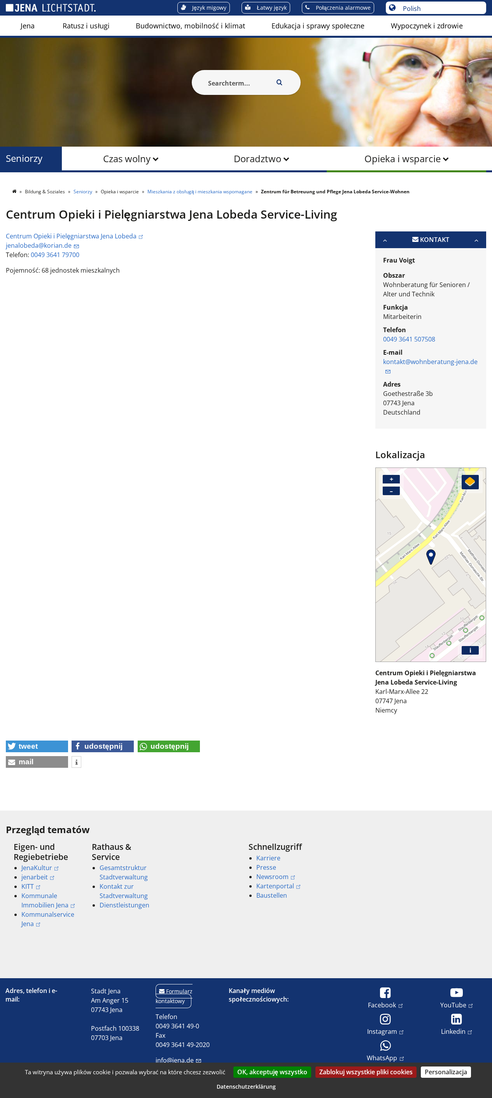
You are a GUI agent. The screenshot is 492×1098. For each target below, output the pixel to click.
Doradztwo (257, 158)
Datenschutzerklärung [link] (246, 1086)
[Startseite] (15, 191)
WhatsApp (382, 1057)
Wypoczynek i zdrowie (427, 25)
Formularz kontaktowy (174, 996)
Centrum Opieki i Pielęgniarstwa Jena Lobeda (71, 236)
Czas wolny (127, 158)
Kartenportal (275, 886)
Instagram (382, 1031)
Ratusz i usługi (86, 25)
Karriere (268, 858)
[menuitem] (27, 26)
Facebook (382, 1004)
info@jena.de (175, 1060)
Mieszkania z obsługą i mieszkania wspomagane (200, 191)
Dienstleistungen (124, 905)
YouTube (453, 1004)
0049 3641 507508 (409, 339)
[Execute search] (279, 82)
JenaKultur (36, 867)
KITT (27, 886)
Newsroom (272, 876)
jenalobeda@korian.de (39, 245)
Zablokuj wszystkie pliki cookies (366, 1072)
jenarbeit (34, 877)
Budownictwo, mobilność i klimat (190, 25)
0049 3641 (46, 254)
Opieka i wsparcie (402, 158)
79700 (70, 254)
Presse (266, 867)
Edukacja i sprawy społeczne (317, 25)
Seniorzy (24, 158)
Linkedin (453, 1031)
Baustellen (271, 895)
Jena (28, 25)
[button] (37, 746)
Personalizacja (446, 1072)
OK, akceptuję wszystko (272, 1072)
